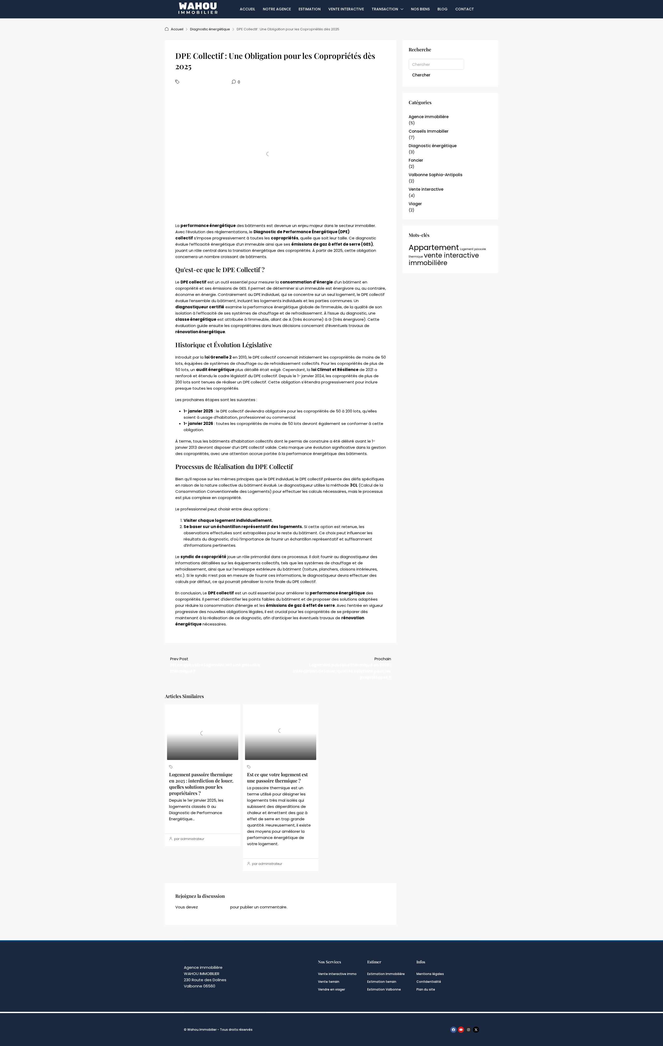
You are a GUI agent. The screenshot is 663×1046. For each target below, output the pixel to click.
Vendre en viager (331, 989)
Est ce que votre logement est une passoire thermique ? (277, 777)
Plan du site (425, 989)
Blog (442, 9)
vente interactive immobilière (444, 259)
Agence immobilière (429, 116)
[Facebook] (453, 1030)
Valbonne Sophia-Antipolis (436, 174)
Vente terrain (328, 982)
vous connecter (214, 907)
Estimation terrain (381, 982)
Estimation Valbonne (384, 989)
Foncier (416, 160)
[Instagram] (468, 1030)
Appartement (434, 247)
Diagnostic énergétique (210, 29)
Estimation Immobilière (386, 974)
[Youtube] (461, 1030)
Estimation (310, 9)
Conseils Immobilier (429, 131)
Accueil (247, 9)
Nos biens (420, 9)
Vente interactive (346, 9)
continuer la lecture (185, 826)
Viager (415, 204)
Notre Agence (277, 9)
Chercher (421, 75)
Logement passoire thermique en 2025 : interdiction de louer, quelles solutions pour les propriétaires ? (201, 783)
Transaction (385, 9)
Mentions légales (430, 974)
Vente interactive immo (337, 974)
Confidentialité (428, 982)
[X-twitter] (476, 1030)
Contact (464, 9)
